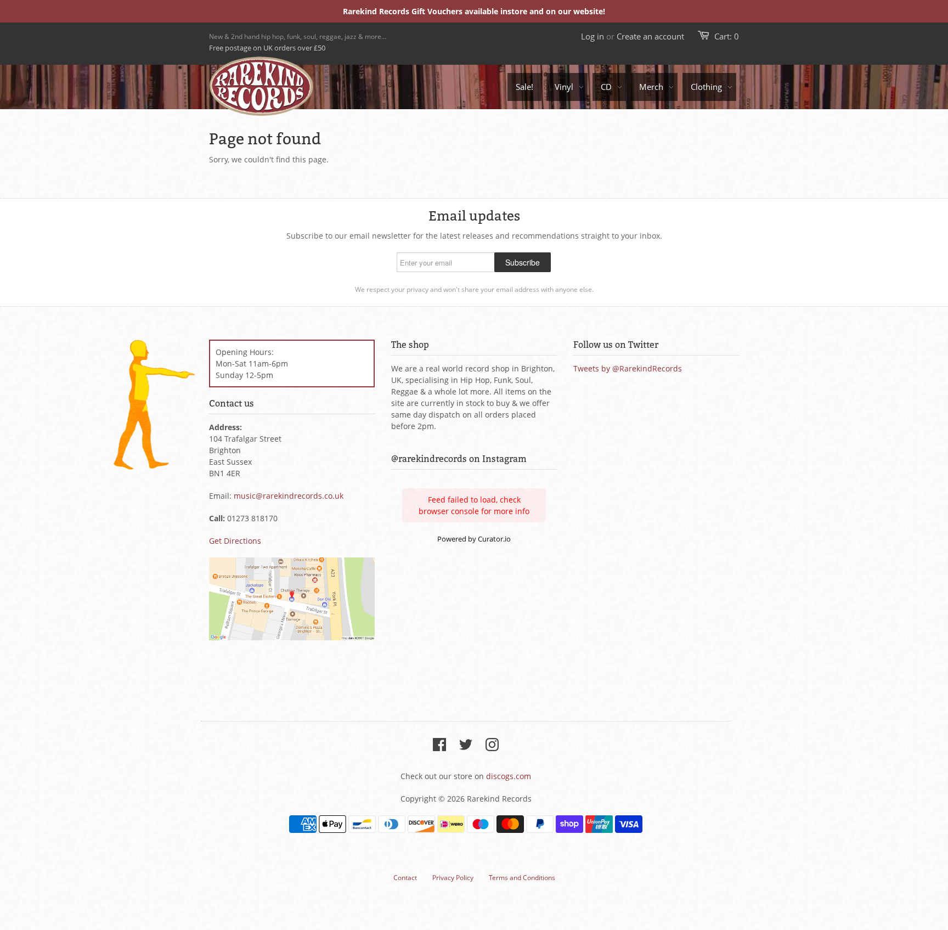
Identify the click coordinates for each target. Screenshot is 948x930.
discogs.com (508, 776)
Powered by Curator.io (474, 539)
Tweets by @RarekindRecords (627, 368)
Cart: (726, 36)
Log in (592, 36)
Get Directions (235, 541)
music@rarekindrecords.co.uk (288, 496)
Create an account (650, 36)
